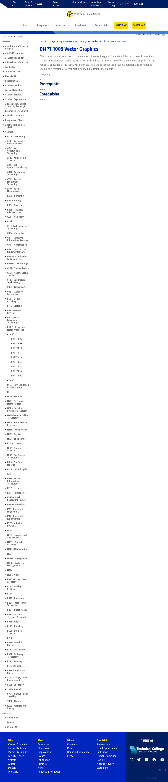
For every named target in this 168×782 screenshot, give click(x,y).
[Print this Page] (164, 35)
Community (73, 744)
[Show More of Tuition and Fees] (3, 71)
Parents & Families (18, 752)
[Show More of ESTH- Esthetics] (5, 443)
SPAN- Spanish (14, 689)
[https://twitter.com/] (139, 759)
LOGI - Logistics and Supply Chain (17, 536)
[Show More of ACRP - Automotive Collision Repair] (5, 141)
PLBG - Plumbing (15, 626)
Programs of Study (14, 120)
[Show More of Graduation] (3, 67)
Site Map (9, 722)
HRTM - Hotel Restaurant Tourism (16, 498)
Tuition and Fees (13, 71)
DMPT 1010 (16, 348)
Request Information (49, 771)
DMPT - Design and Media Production (16, 328)
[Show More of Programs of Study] (3, 120)
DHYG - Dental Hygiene (14, 311)
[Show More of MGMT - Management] (5, 558)
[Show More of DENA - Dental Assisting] (5, 299)
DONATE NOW (139, 25)
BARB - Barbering (15, 196)
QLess (39, 3)
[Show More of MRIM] (5, 570)
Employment (45, 752)
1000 (11, 334)
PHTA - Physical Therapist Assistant (16, 616)
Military (12, 767)
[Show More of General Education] (3, 90)
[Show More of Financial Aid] (3, 76)
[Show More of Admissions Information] (3, 62)
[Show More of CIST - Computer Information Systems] (5, 237)
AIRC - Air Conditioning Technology (13, 151)
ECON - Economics (16, 396)
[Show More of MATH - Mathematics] (5, 549)
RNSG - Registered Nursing (16, 672)
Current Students (17, 744)
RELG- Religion (14, 666)
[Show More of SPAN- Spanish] (5, 689)
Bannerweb (44, 744)
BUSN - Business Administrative (15, 211)
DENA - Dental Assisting (13, 300)
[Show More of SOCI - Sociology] (5, 685)
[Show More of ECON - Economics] (5, 396)
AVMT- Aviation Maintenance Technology (14, 182)
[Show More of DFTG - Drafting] (5, 306)
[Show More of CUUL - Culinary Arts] (5, 287)
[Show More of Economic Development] (3, 111)
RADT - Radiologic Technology (16, 655)
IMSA (9, 530)
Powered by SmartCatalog (147, 778)
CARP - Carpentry (15, 217)
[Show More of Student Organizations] (3, 99)
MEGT (9, 554)
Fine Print (102, 740)
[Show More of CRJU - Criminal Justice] (5, 268)
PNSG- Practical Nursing (15, 644)
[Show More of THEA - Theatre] (5, 701)
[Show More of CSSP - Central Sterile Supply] (5, 273)
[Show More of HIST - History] (5, 488)
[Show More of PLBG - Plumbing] (5, 626)
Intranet (42, 763)
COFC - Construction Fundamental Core (17, 250)
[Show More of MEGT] (5, 554)
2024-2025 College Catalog (51, 41)
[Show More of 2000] (7, 380)
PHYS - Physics (14, 621)
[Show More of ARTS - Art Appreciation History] (5, 165)
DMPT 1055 (16, 371)
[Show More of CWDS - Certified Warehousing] (5, 291)
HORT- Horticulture (16, 493)
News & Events (28, 4)
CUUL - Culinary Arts (16, 287)
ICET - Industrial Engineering (15, 510)
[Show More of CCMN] (5, 221)
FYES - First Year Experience (14, 463)
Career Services (55, 4)
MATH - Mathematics (17, 549)
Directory (124, 3)
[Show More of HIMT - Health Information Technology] (5, 478)
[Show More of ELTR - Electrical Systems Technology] (5, 408)
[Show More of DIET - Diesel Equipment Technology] (5, 317)
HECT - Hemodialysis (17, 469)
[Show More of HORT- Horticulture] (5, 493)
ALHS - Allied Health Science (17, 159)
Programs (42, 25)
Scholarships (11, 81)
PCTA (9, 593)
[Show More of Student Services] (3, 94)
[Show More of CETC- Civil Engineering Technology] (5, 226)
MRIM (9, 570)
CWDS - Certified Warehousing (15, 293)
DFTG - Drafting (14, 306)
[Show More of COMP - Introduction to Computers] (5, 256)
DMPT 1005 (16, 343)
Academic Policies (14, 85)
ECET (9, 392)
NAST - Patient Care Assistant (16, 580)
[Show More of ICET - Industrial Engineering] (5, 509)
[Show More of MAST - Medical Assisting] (5, 542)
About (26, 25)
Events (41, 756)
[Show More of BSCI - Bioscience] (5, 205)
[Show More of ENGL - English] (5, 434)
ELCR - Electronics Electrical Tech (15, 402)
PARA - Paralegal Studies (15, 587)
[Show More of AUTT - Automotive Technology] (5, 172)
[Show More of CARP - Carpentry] (5, 217)
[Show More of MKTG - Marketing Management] (5, 563)
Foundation (138, 3)
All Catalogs (11, 727)
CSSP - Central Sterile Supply (17, 274)
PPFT (9, 638)
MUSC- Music (13, 575)
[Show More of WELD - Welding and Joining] (5, 705)
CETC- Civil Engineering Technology (18, 227)
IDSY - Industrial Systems (15, 524)
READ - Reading (14, 661)
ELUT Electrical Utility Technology (17, 416)
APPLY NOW (121, 25)
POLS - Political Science (14, 632)
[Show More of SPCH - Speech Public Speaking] (5, 694)
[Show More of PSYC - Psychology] (5, 649)
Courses (9, 132)
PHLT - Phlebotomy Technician (16, 604)
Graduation (10, 67)
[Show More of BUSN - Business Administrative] (5, 209)
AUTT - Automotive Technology (16, 173)
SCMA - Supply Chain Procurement (17, 679)
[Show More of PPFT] (5, 638)
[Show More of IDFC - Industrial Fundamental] (5, 516)
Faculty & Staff (16, 756)
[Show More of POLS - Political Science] (5, 631)
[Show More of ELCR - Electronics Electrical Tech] (5, 401)
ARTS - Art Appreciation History (17, 166)
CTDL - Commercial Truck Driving (16, 281)
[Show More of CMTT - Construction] (5, 244)
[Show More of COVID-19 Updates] (3, 53)
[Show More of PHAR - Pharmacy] (5, 598)
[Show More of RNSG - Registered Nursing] (5, 670)
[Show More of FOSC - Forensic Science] (5, 448)
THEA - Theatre (14, 701)
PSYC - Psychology (16, 649)
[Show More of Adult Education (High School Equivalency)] (3, 104)
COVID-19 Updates (14, 53)
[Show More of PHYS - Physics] (5, 621)
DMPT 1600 (16, 375)
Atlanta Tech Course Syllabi (15, 126)
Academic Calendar (14, 58)
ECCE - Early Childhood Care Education (18, 386)
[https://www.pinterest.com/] (154, 759)
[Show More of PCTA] (5, 593)
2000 (11, 380)
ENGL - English (14, 434)
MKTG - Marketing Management (15, 564)
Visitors (12, 759)
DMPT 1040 (16, 366)
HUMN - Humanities (16, 504)
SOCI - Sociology (15, 685)
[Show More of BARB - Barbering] (5, 196)
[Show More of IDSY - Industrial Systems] (5, 523)
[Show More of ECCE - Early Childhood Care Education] (5, 385)
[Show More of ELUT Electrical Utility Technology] (5, 415)
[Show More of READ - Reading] (5, 661)
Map (69, 748)
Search (20, 36)
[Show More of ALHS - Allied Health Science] (5, 158)
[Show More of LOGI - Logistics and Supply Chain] (5, 535)
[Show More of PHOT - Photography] (5, 610)
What (40, 740)
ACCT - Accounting (16, 136)
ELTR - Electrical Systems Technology (17, 409)
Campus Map (112, 4)
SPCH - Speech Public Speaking (17, 695)
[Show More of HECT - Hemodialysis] (5, 469)
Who (10, 740)
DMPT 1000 (16, 339)
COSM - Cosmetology (17, 263)
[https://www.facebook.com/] (146, 759)
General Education (14, 90)
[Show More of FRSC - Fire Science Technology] (5, 455)
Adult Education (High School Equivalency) (15, 105)
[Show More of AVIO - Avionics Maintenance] (5, 189)
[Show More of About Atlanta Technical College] (3, 46)
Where (70, 740)
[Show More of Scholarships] (3, 81)
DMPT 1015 (16, 353)
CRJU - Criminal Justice (18, 268)
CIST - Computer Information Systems (17, 239)
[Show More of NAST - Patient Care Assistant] (5, 579)
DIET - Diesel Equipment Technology (13, 320)
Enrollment (81, 25)
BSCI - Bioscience (15, 205)
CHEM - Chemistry (15, 233)
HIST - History (14, 488)
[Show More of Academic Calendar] (3, 58)
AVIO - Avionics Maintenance (14, 190)
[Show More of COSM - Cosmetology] (5, 263)
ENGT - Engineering (16, 439)
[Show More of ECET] (5, 392)
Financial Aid (101, 25)
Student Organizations (16, 99)
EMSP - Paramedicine (17, 429)
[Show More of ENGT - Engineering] (5, 439)
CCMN (9, 221)
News (41, 767)
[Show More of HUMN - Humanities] (5, 504)
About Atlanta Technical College (16, 47)
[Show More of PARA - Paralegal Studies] (5, 586)
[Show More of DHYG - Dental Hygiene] (5, 310)
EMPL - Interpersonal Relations (17, 424)
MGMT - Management (17, 558)
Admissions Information (16, 62)
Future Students (17, 748)
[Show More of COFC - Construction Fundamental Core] (5, 249)
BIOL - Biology (14, 200)
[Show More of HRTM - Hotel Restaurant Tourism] (5, 497)
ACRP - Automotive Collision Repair (16, 142)
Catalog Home (12, 717)
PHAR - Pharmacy (15, 598)
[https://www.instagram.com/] (131, 759)
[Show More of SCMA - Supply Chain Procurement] (5, 677)
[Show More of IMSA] (5, 530)
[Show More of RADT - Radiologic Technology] (5, 654)
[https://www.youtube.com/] (162, 759)
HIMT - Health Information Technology (13, 481)
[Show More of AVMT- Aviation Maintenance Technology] (5, 179)
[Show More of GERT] (5, 474)
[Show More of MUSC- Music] (5, 575)
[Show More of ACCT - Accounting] (5, 136)
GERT (9, 474)
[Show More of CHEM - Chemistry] (5, 233)
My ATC (14, 4)
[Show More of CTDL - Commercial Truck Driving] (5, 280)
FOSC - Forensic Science (14, 449)
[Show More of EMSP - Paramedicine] (5, 429)
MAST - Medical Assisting (14, 543)
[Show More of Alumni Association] (3, 115)
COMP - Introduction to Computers (17, 257)
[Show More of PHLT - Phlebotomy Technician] (5, 603)
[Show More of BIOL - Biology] (5, 200)
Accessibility (103, 744)
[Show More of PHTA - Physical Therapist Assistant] (5, 614)
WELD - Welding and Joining (16, 707)
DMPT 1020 (16, 357)
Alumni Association (14, 115)
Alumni (12, 763)
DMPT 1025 (16, 362)
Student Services (13, 94)
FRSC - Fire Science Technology (16, 456)
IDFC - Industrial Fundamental (15, 517)
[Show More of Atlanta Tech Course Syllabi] (3, 124)
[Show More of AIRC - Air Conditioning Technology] (5, 148)
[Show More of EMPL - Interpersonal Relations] (5, 422)
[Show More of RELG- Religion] (5, 666)
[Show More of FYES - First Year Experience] (5, 462)
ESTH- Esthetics (14, 443)
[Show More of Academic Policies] (3, 85)
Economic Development (16, 111)
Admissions (61, 25)
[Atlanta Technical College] (84, 14)
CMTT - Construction (17, 244)
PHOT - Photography (17, 610)
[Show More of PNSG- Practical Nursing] (5, 642)
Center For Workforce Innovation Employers (85, 4)
